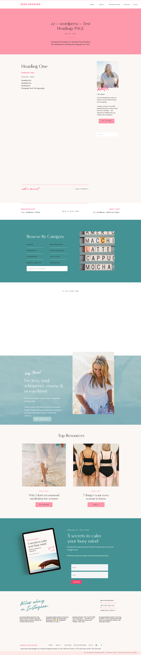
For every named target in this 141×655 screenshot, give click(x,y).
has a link (40, 88)
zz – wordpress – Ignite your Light (106, 212)
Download (76, 582)
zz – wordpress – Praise (31, 212)
